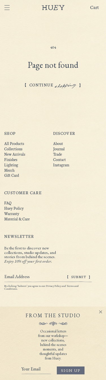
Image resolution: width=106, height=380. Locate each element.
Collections (13, 149)
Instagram (61, 165)
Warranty (11, 214)
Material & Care (17, 219)
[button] (96, 8)
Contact (59, 160)
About (58, 144)
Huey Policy (14, 208)
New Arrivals (14, 154)
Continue (53, 85)
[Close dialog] (101, 312)
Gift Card (11, 175)
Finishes (10, 160)
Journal (59, 149)
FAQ (8, 203)
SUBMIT (78, 277)
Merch (9, 170)
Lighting (11, 165)
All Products (14, 144)
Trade (57, 154)
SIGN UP (70, 370)
